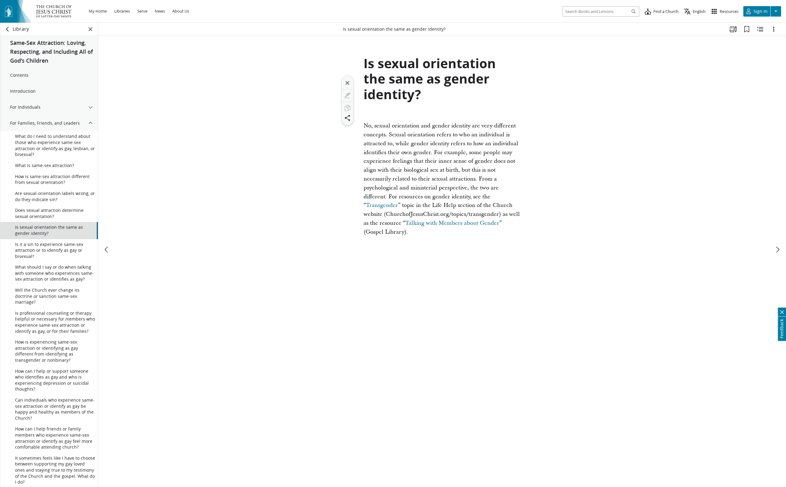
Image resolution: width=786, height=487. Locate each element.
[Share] (347, 118)
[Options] (774, 29)
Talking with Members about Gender (452, 223)
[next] (777, 250)
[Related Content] (760, 29)
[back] (8, 29)
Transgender (382, 205)
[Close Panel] (90, 29)
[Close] (347, 83)
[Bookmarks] (747, 29)
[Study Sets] (733, 29)
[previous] (107, 250)
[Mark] (347, 95)
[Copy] (347, 108)
